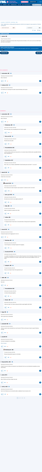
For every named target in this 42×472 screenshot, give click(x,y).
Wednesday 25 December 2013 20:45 (10, 291)
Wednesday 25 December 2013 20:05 (7, 377)
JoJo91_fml (4, 386)
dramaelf (3, 229)
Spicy (9, 4)
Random (5, 4)
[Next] (24, 398)
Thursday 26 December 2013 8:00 (9, 208)
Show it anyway (3, 343)
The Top (19, 4)
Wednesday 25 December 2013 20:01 (6, 280)
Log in (40, 1)
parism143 (7, 183)
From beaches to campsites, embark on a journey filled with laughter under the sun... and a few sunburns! (20, 48)
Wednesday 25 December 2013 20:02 (7, 314)
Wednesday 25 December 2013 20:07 (7, 389)
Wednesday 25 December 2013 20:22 (7, 87)
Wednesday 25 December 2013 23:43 (10, 302)
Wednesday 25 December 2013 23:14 (10, 197)
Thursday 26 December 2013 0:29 (9, 268)
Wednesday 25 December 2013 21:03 (10, 162)
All (1, 4)
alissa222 (3, 172)
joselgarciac (7, 265)
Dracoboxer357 (8, 251)
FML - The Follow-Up (26, 4)
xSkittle (3, 277)
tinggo (3, 312)
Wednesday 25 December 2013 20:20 (10, 127)
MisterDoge (7, 240)
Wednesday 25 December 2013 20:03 (7, 364)
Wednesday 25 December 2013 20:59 (10, 254)
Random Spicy (14, 4)
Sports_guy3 (7, 194)
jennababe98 (4, 323)
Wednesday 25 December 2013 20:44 (10, 150)
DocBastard (4, 85)
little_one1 (7, 136)
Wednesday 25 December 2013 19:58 (6, 116)
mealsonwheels (5, 73)
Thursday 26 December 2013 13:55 (9, 352)
